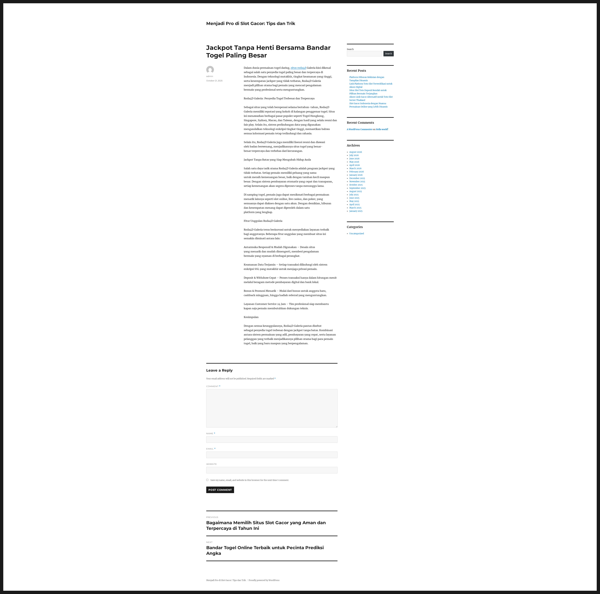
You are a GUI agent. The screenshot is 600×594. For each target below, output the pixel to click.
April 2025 (354, 204)
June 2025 (354, 198)
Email (211, 448)
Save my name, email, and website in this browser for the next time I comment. (249, 480)
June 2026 (354, 158)
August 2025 (355, 191)
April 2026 (354, 165)
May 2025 (354, 201)
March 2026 (355, 168)
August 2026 (355, 152)
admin (209, 76)
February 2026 (356, 171)
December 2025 (357, 178)
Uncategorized (356, 233)
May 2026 (354, 162)
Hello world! (382, 129)
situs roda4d (298, 67)
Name (210, 433)
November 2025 (357, 181)
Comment (213, 386)
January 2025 (355, 211)
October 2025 (356, 185)
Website (211, 464)
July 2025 (354, 194)
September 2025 (357, 188)
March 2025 (355, 207)
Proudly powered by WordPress (264, 580)
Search (350, 49)
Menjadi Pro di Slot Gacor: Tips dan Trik (250, 23)
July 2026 (354, 155)
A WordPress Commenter (359, 129)
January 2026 (356, 175)
